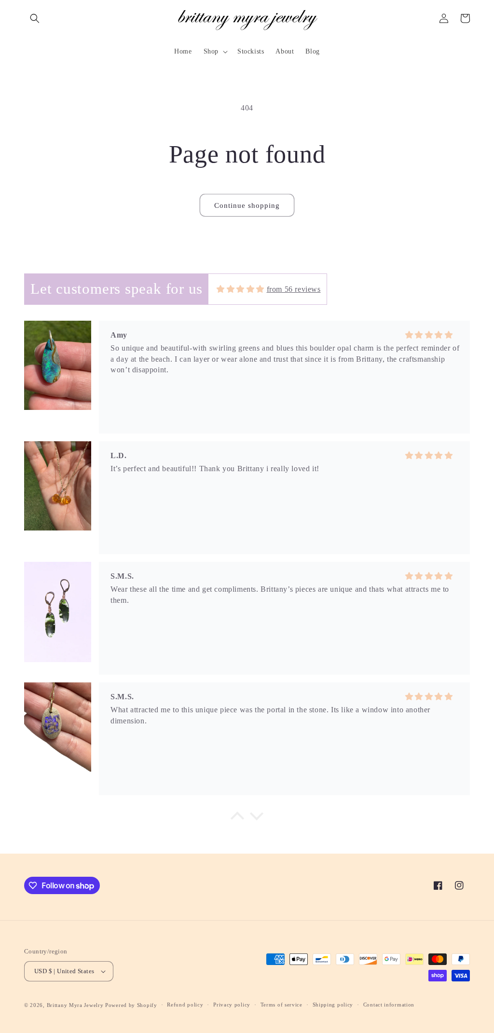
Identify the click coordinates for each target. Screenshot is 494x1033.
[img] (240, 289)
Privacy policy (231, 1004)
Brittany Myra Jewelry (75, 1005)
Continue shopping (247, 205)
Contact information (388, 1004)
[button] (34, 18)
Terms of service (281, 1004)
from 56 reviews (294, 289)
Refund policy (185, 1004)
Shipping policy (333, 1004)
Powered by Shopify (131, 1005)
